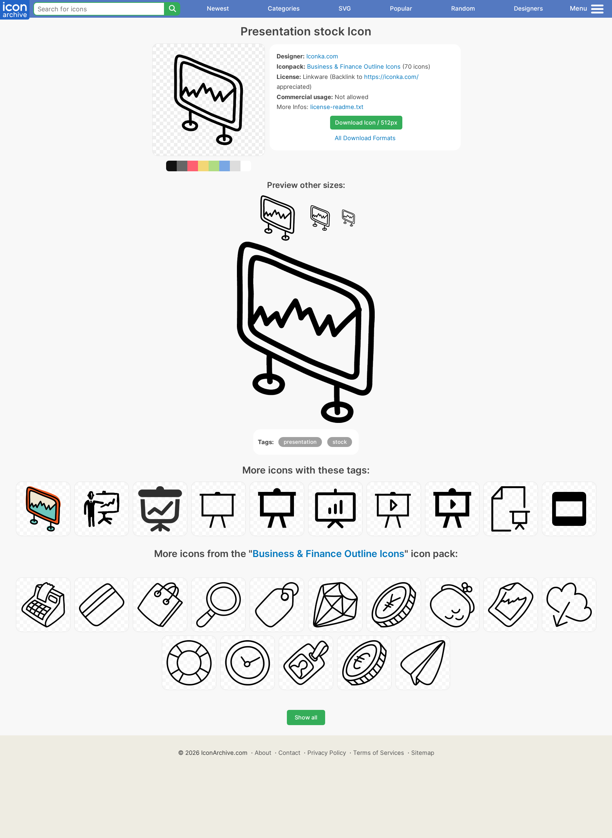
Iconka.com (322, 56)
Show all (306, 717)
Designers (528, 8)
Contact (289, 752)
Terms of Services (378, 752)
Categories (284, 8)
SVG (345, 8)
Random (463, 8)
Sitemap (422, 752)
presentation (300, 441)
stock (340, 441)
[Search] (172, 9)
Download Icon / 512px (366, 122)
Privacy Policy (326, 752)
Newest (218, 8)
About (263, 752)
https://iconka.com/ (391, 76)
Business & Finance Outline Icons (354, 66)
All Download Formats (365, 138)
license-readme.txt (336, 106)
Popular (401, 8)
